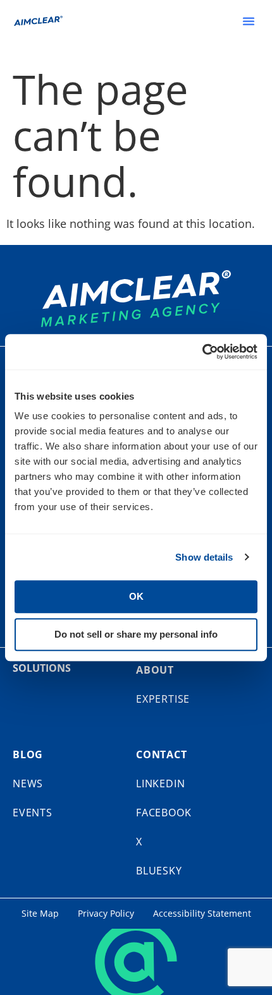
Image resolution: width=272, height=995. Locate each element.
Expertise (163, 699)
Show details (204, 557)
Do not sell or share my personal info (136, 634)
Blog (28, 754)
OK (136, 596)
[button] (248, 20)
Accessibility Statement (202, 913)
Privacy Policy (106, 913)
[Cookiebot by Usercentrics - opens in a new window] (202, 351)
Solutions (42, 668)
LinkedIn (160, 783)
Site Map (40, 913)
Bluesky (159, 871)
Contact (161, 754)
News (28, 783)
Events (33, 812)
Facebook (163, 812)
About (155, 670)
